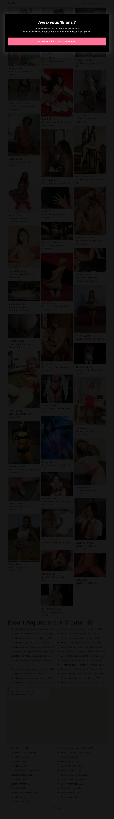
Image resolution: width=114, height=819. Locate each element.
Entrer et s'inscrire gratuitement (57, 41)
